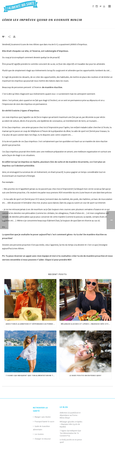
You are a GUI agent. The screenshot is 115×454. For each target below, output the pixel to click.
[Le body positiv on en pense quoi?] (85, 351)
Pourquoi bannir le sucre (44, 421)
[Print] (15, 36)
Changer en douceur (43, 439)
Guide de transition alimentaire (41, 428)
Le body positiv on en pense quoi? (85, 376)
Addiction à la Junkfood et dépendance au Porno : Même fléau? (31, 324)
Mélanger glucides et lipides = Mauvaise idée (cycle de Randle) (86, 324)
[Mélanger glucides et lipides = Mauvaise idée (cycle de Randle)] (85, 300)
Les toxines (39, 434)
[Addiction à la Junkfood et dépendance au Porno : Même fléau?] (30, 300)
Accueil (64, 26)
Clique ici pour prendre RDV (58, 259)
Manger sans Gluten (43, 417)
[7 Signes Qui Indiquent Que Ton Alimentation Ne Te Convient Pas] (30, 351)
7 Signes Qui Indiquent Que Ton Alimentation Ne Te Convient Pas (31, 376)
